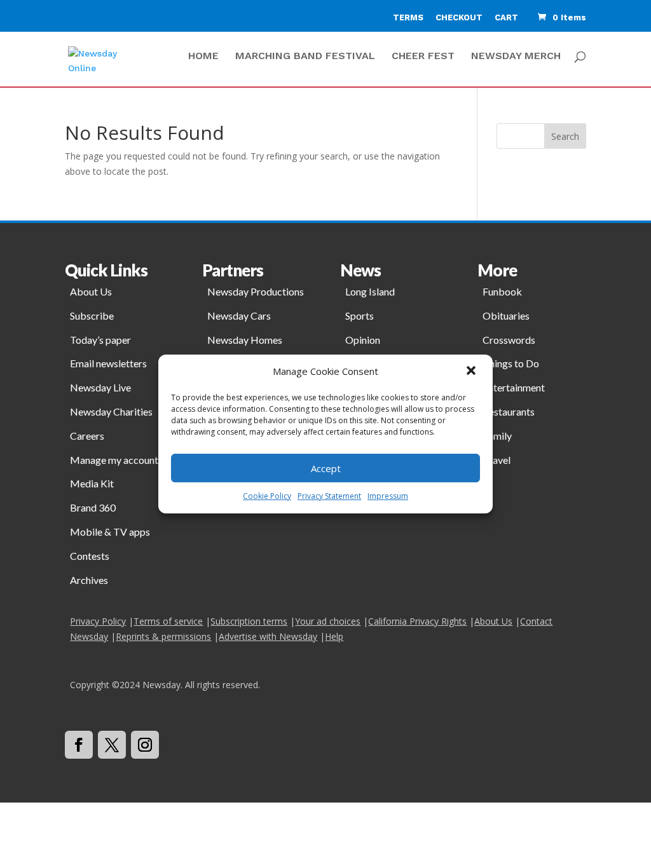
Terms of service (168, 621)
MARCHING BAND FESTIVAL (305, 56)
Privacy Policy (98, 621)
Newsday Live (100, 387)
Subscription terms (248, 621)
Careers (87, 436)
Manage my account (114, 460)
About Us (91, 291)
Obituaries (506, 315)
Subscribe (92, 315)
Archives (89, 580)
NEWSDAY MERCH (516, 56)
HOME (203, 56)
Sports (359, 315)
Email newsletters (108, 363)
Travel (497, 460)
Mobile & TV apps (110, 532)
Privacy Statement (329, 496)
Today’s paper (100, 340)
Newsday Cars (239, 315)
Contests (89, 556)
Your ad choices (327, 621)
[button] (472, 371)
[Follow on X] (112, 745)
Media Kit (92, 483)
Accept (326, 468)
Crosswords (509, 340)
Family (497, 436)
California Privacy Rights (417, 621)
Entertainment (514, 387)
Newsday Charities (111, 411)
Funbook (502, 291)
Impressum (387, 496)
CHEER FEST (423, 56)
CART (506, 17)
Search (565, 136)
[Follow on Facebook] (79, 745)
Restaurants (509, 411)
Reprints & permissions (163, 636)
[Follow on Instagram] (145, 745)
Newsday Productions (255, 291)
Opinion (362, 340)
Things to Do (511, 363)
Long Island (370, 291)
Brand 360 (93, 507)
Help (334, 636)
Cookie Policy (267, 496)
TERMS (408, 17)
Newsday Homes (244, 340)
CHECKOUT (459, 17)
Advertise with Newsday (268, 636)
